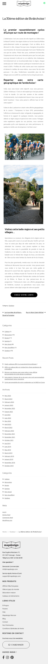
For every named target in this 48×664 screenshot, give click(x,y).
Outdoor (11, 305)
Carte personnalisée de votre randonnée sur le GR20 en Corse (25, 382)
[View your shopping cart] (43, 4)
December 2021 (10, 434)
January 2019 (9, 459)
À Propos (5, 605)
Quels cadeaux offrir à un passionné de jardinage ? (21, 364)
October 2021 (9, 440)
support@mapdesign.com (11, 576)
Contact (5, 622)
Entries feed (6, 515)
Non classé (8, 344)
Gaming (7, 341)
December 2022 (10, 408)
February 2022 (9, 431)
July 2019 (7, 443)
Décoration (8, 335)
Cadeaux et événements (10, 596)
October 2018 (9, 466)
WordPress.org (7, 520)
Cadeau (7, 331)
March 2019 (8, 453)
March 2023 (8, 399)
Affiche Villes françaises (10, 586)
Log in (4, 512)
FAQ (3, 612)
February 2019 (9, 456)
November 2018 (10, 462)
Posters (5, 609)
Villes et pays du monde (10, 589)
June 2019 (8, 446)
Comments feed (7, 517)
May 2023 (8, 396)
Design (7, 338)
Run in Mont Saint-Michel (34, 312)
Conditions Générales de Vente (13, 628)
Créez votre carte (24, 295)
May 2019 (8, 450)
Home (4, 532)
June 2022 (8, 418)
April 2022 (8, 424)
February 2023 (9, 402)
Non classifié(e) (10, 347)
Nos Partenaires (8, 625)
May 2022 (8, 421)
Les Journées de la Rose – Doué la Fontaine (12, 313)
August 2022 (9, 412)
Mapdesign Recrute (9, 615)
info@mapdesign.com (10, 569)
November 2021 (10, 437)
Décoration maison (9, 593)
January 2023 (9, 405)
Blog (4, 619)
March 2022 (8, 427)
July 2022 (7, 415)
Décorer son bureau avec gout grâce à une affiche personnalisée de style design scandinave (21, 373)
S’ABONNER (17, 645)
